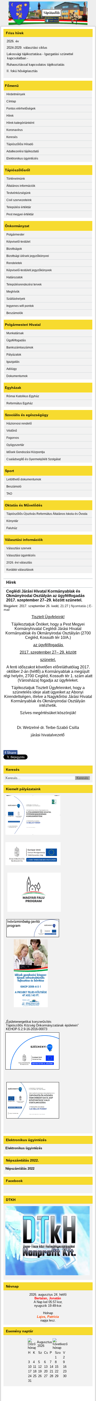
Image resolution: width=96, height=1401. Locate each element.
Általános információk (20, 186)
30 (64, 1376)
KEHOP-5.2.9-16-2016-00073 (26, 1029)
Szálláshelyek (15, 298)
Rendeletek (14, 263)
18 (34, 1371)
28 (51, 1376)
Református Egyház (19, 403)
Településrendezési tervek (24, 284)
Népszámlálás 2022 (19, 1168)
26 (40, 1376)
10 (30, 1367)
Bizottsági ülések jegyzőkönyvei (27, 256)
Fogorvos (12, 438)
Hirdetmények (15, 94)
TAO (9, 493)
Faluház (11, 528)
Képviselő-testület (18, 241)
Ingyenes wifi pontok (20, 306)
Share (10, 753)
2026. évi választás (19, 562)
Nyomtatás (78, 606)
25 (34, 1376)
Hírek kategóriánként (20, 123)
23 (64, 1371)
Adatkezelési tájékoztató (22, 151)
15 (56, 1367)
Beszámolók (14, 313)
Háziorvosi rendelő (19, 423)
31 (30, 1381)
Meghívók (12, 291)
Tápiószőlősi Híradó (19, 144)
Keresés (11, 137)
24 (30, 1376)
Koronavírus (14, 130)
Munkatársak (15, 333)
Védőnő (11, 430)
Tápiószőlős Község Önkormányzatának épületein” (42, 1025)
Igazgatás (12, 361)
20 (46, 1371)
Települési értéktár (18, 207)
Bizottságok (14, 249)
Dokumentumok (17, 376)
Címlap (11, 101)
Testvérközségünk (18, 193)
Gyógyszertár (15, 445)
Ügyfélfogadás (16, 340)
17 (30, 1371)
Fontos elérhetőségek (20, 108)
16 (64, 1367)
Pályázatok (13, 354)
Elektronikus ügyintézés (22, 158)
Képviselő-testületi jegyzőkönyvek (29, 270)
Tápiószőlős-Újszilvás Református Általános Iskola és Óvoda (46, 514)
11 (34, 1367)
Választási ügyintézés (20, 555)
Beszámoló (13, 486)
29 (56, 1376)
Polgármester (15, 234)
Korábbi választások (19, 569)
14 (51, 1367)
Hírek (10, 115)
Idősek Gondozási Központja (25, 452)
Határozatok (14, 277)
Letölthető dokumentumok (23, 479)
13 (46, 1367)
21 (51, 1371)
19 (40, 1371)
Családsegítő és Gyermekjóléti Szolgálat (33, 459)
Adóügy (11, 369)
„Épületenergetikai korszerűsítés (28, 1021)
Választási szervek (18, 548)
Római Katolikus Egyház (22, 396)
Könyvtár (12, 521)
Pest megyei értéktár (20, 214)
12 (40, 1367)
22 (56, 1371)
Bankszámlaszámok (19, 347)
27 (46, 1376)
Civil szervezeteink (19, 200)
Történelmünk (15, 178)
